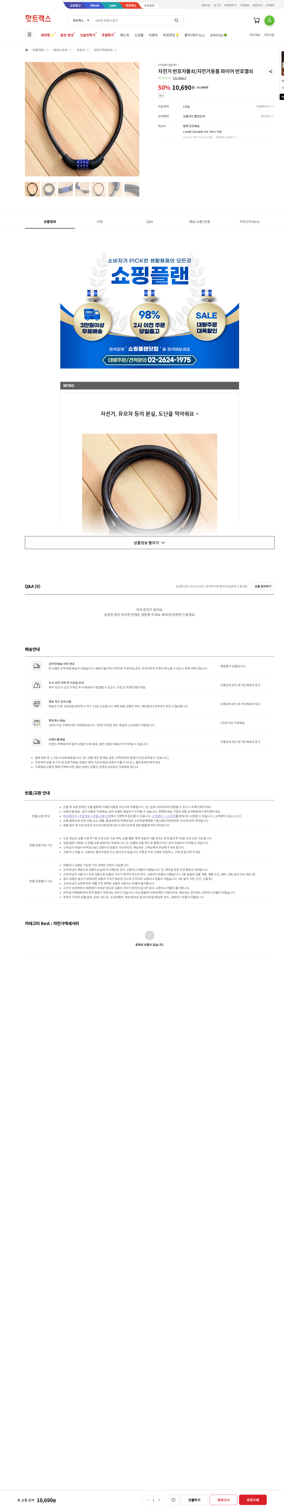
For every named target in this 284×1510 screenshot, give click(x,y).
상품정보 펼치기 (146, 542)
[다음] (140, 121)
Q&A (149, 221)
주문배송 (244, 5)
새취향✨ (47, 34)
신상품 (139, 34)
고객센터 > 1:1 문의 (163, 816)
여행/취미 (38, 50)
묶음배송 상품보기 (225, 137)
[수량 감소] (148, 1500)
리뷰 (100, 221)
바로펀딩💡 (171, 34)
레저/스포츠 (60, 50)
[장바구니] (256, 20)
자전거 (81, 50)
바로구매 (253, 1499)
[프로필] (269, 20)
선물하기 (194, 1499)
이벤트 (153, 34)
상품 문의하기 (263, 586)
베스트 (125, 34)
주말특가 (108, 34)
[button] (270, 71)
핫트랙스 (78, 20)
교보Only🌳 (218, 34)
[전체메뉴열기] (29, 34)
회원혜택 (228, 5)
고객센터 (269, 5)
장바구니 (223, 1499)
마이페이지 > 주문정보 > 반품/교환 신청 (87, 816)
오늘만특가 (87, 34)
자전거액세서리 (103, 50)
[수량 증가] (159, 1500)
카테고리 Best (249, 221)
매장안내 (257, 5)
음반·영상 (67, 34)
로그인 (217, 5)
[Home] (26, 50)
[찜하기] (173, 1500)
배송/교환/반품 (199, 221)
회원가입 (206, 5)
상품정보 (50, 221)
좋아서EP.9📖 (194, 34)
